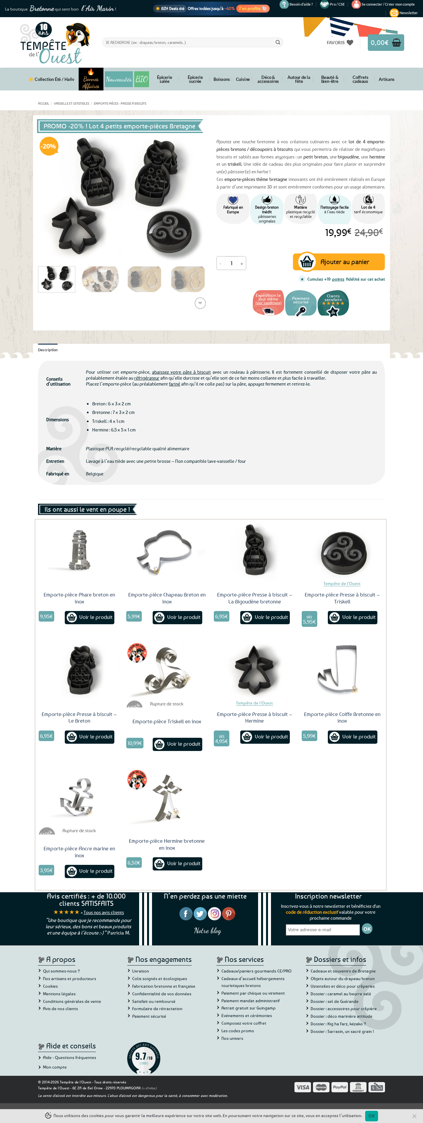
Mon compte (55, 1067)
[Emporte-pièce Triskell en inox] (167, 669)
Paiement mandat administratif (250, 1000)
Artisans (386, 79)
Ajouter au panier (345, 261)
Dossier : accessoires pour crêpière (344, 1008)
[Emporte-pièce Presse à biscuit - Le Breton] (79, 669)
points (338, 279)
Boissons (221, 79)
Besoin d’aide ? (301, 4)
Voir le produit (96, 617)
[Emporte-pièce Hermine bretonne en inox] (167, 796)
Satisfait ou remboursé (153, 1001)
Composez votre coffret (243, 1023)
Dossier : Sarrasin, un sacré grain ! (342, 1031)
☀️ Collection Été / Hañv (51, 79)
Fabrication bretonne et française (163, 986)
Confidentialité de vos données (161, 993)
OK (371, 1115)
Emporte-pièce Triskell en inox (167, 721)
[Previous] (50, 198)
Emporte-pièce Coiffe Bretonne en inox (342, 717)
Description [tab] (48, 350)
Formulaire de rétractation (157, 1008)
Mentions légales (59, 993)
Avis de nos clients (60, 1008)
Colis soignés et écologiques (159, 978)
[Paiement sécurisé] (301, 316)
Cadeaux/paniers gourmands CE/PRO (256, 970)
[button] (388, 4)
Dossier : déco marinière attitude (341, 1016)
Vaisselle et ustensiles (71, 103)
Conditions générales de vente (72, 1001)
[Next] (195, 198)
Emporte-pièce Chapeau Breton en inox (167, 598)
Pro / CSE (337, 4)
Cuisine (243, 79)
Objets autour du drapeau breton (343, 978)
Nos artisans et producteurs (69, 978)
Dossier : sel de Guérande (335, 1001)
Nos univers (232, 1038)
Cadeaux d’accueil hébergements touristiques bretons (253, 982)
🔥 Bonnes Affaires (91, 79)
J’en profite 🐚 (253, 8)
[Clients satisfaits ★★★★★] (333, 316)
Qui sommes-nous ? (61, 970)
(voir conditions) (268, 302)
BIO (141, 79)
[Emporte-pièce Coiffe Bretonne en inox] (342, 669)
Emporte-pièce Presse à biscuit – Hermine (254, 717)
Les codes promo (237, 1030)
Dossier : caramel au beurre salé (341, 993)
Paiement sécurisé (149, 1016)
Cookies (50, 986)
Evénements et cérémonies (246, 1015)
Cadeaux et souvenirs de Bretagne (343, 970)
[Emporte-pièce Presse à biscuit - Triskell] (342, 550)
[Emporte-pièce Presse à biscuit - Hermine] (254, 669)
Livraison (140, 970)
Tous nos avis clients (104, 912)
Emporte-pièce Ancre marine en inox (79, 852)
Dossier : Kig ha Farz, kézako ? (338, 1023)
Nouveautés (119, 79)
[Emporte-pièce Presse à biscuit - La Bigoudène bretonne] (254, 550)
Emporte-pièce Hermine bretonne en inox (167, 844)
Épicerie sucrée (195, 79)
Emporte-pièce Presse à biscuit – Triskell (342, 598)
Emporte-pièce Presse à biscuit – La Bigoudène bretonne (254, 598)
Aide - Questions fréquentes (69, 1057)
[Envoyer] (278, 42)
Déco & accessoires (268, 79)
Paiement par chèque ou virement (253, 993)
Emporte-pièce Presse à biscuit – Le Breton (79, 717)
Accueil (43, 103)
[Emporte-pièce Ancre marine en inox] (79, 796)
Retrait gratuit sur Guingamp (248, 1007)
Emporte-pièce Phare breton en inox (79, 598)
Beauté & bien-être (329, 79)
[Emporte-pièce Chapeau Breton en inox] (167, 550)
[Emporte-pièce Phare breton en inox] (79, 550)
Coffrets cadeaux (360, 79)
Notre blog (207, 930)
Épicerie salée (164, 79)
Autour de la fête (299, 79)
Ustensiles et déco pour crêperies (343, 986)
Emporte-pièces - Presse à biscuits (120, 103)
